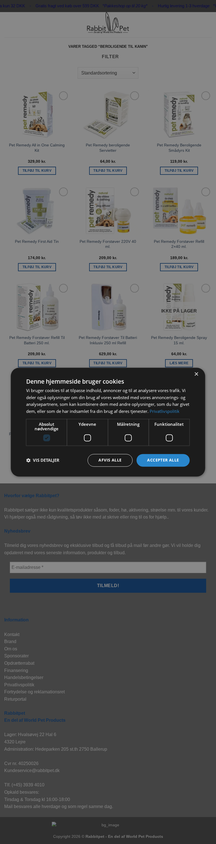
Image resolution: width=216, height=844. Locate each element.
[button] (42, 460)
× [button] (196, 374)
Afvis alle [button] (110, 460)
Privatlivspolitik (164, 411)
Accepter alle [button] (163, 460)
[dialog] (108, 422)
